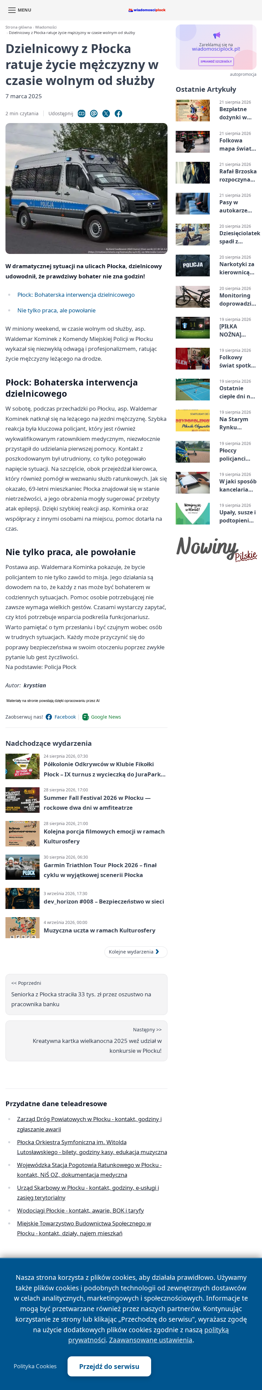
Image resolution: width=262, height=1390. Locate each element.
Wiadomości (46, 27)
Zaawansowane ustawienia (150, 1339)
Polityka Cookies (35, 1366)
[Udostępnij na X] (106, 113)
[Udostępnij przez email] (94, 113)
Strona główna (18, 27)
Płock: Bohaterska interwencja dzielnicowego (76, 294)
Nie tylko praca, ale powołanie (56, 310)
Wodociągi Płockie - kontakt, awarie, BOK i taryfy (80, 1210)
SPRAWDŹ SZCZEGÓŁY (216, 61)
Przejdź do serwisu (109, 1366)
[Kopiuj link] (81, 113)
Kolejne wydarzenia (131, 951)
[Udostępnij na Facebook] (118, 113)
